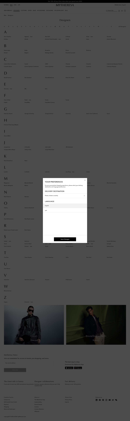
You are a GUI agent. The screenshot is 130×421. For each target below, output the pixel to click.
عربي (46, 210)
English (47, 205)
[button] (85, 180)
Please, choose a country (51, 195)
